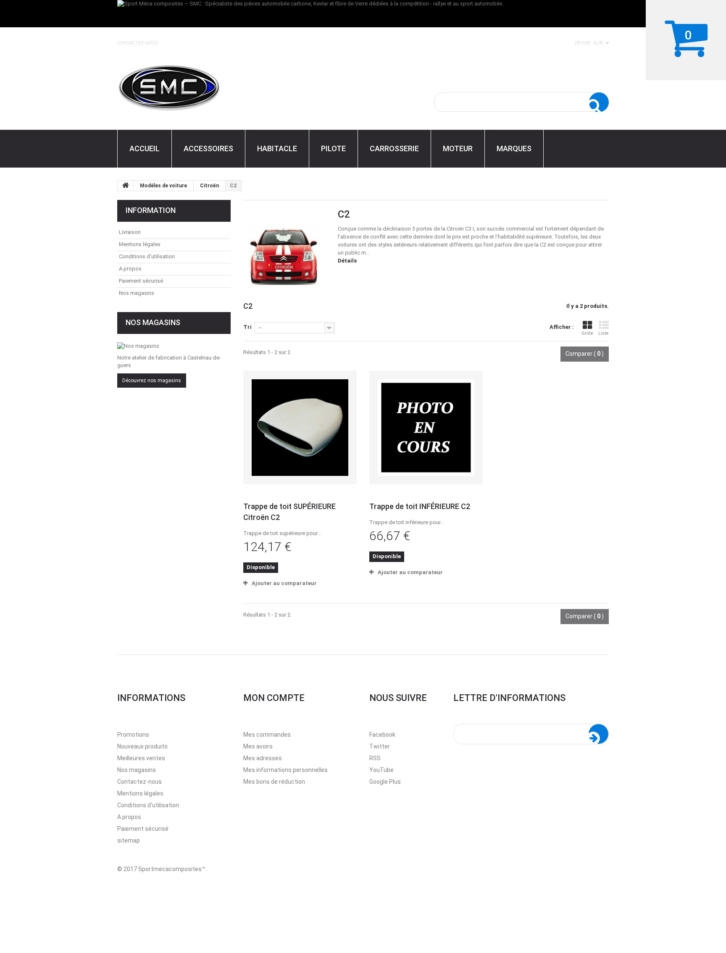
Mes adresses (262, 758)
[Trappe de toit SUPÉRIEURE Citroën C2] (300, 427)
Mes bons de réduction (274, 781)
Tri (247, 327)
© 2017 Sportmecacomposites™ (161, 869)
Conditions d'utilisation (147, 256)
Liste (603, 333)
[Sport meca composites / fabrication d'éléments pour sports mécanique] (195, 86)
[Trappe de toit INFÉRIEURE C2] (426, 427)
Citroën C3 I (460, 229)
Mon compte (274, 698)
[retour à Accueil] (126, 186)
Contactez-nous (137, 43)
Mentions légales (139, 244)
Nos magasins (136, 293)
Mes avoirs (258, 746)
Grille (587, 333)
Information (151, 210)
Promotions (133, 734)
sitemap (128, 840)
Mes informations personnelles (285, 770)
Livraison (130, 232)
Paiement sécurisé (141, 281)
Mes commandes (267, 734)
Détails (347, 260)
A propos (130, 268)
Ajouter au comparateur (284, 583)
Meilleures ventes (141, 758)
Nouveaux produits (142, 746)
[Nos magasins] (174, 346)
